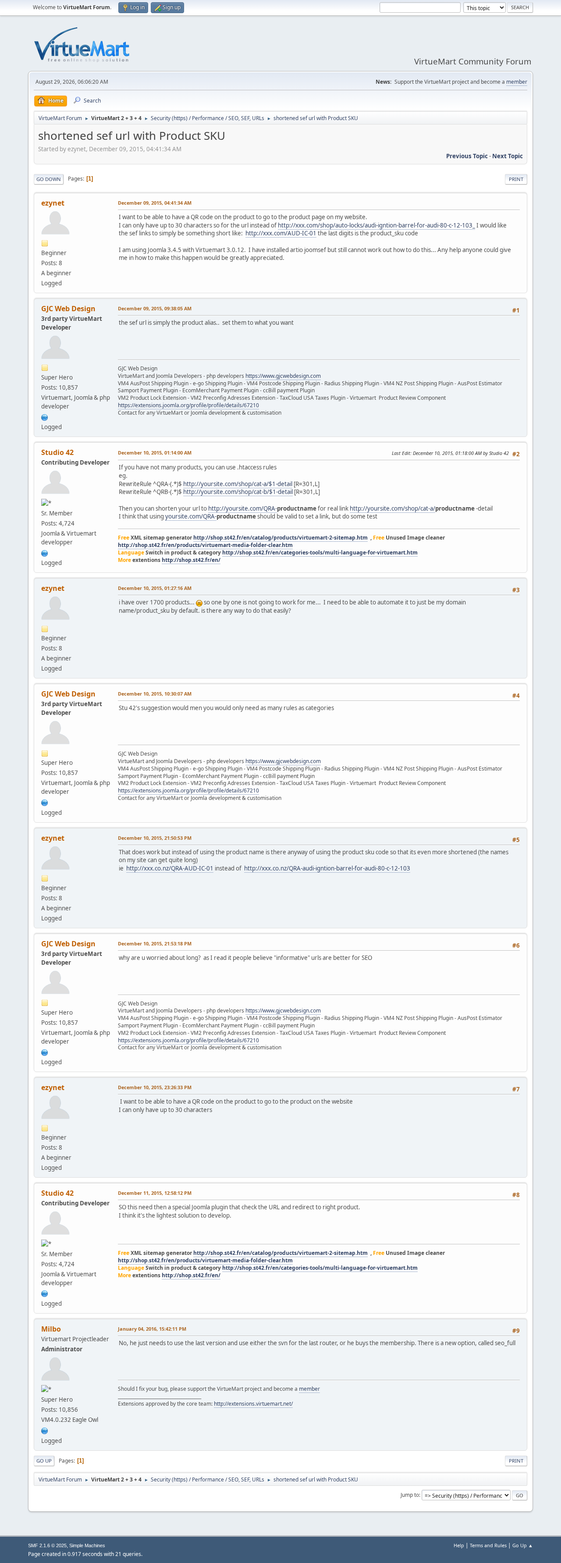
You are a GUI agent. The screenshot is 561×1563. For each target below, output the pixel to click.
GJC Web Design (68, 308)
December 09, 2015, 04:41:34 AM (155, 202)
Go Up (44, 1460)
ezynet (52, 203)
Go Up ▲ (522, 1545)
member (516, 81)
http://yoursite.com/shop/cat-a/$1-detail (237, 484)
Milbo (51, 1329)
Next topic (507, 156)
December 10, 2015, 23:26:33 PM (155, 1087)
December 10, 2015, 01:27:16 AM (155, 588)
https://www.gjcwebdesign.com (283, 376)
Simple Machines (87, 1545)
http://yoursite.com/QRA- (242, 508)
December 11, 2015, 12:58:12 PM (155, 1193)
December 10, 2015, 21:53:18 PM (155, 943)
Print (516, 179)
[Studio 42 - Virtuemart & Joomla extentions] (44, 552)
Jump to (410, 1495)
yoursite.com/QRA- (191, 516)
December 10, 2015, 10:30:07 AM (155, 693)
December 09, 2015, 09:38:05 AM (155, 308)
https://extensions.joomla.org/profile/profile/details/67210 (188, 405)
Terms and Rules (488, 1545)
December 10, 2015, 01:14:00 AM (155, 452)
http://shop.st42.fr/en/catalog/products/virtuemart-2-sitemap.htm (280, 537)
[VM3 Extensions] (44, 1430)
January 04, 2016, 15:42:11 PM (152, 1328)
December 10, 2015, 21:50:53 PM (155, 838)
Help (459, 1545)
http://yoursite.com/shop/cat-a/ (392, 508)
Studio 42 (57, 452)
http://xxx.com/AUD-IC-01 (280, 233)
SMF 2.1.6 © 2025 (47, 1545)
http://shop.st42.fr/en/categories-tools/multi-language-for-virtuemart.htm (320, 552)
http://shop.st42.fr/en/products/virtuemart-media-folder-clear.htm (205, 545)
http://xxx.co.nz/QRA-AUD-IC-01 (169, 868)
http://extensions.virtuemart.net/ (253, 1403)
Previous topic (467, 156)
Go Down (48, 179)
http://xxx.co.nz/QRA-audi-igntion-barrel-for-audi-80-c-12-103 (327, 868)
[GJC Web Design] (44, 416)
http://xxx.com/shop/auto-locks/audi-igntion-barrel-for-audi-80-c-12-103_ (376, 225)
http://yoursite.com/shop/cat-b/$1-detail (238, 492)
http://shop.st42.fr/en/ (191, 560)
